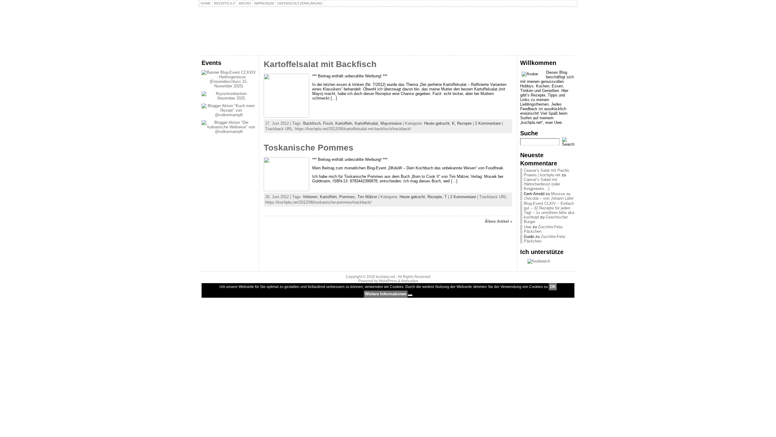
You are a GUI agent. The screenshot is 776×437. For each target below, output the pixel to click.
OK (553, 286)
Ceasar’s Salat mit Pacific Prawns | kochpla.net (547, 172)
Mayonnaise (391, 123)
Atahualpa (409, 281)
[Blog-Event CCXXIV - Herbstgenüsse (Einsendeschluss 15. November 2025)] (229, 86)
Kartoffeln (343, 123)
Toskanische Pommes (308, 147)
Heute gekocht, (438, 123)
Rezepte (464, 123)
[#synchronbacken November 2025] (229, 98)
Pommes (347, 197)
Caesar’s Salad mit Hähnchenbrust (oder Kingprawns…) (542, 184)
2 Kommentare (488, 123)
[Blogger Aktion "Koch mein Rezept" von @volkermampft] (229, 115)
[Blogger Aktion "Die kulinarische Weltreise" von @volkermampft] (229, 131)
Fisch (328, 123)
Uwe (527, 227)
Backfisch (312, 123)
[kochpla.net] (388, 31)
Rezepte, (435, 197)
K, (454, 123)
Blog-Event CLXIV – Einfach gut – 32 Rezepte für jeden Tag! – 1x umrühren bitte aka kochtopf (549, 210)
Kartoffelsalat (366, 123)
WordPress (388, 281)
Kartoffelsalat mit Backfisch (320, 64)
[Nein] (410, 295)
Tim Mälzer (367, 197)
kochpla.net (235, 23)
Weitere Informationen (385, 294)
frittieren (310, 197)
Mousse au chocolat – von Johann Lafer (549, 196)
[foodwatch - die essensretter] (547, 261)
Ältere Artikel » (498, 221)
